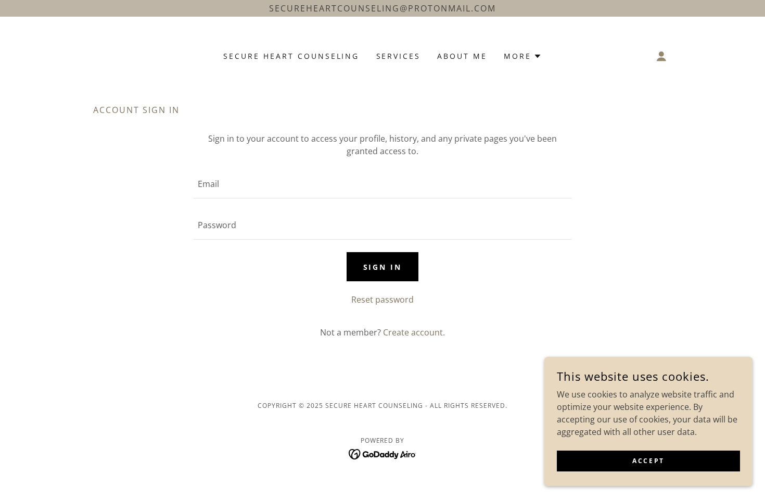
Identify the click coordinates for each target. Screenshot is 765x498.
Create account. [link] (414, 332)
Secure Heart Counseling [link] (291, 56)
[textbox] (382, 184)
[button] (523, 56)
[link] (383, 453)
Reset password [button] (382, 299)
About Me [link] (462, 56)
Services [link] (398, 56)
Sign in (382, 267)
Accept (648, 460)
